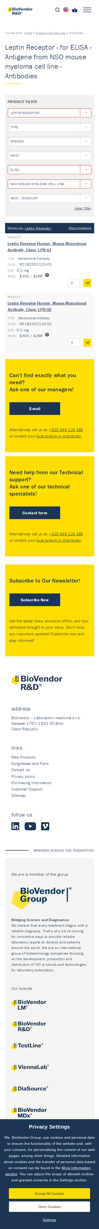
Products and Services (51, 33)
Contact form (34, 512)
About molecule (80, 228)
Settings (49, 1220)
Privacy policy (23, 776)
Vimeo (45, 826)
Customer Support (27, 789)
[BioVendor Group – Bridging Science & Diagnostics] (49, 899)
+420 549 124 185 (66, 429)
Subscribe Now (35, 599)
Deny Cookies (49, 1207)
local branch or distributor (58, 435)
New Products (23, 757)
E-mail (35, 408)
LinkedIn (15, 826)
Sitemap (18, 795)
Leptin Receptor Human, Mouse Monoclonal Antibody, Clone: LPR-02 (47, 306)
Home (28, 33)
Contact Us (20, 769)
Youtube (30, 826)
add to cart (87, 283)
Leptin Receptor (38, 228)
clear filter (83, 208)
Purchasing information (31, 782)
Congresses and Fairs (29, 763)
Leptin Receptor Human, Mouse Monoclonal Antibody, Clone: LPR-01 (47, 246)
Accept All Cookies (49, 1193)
